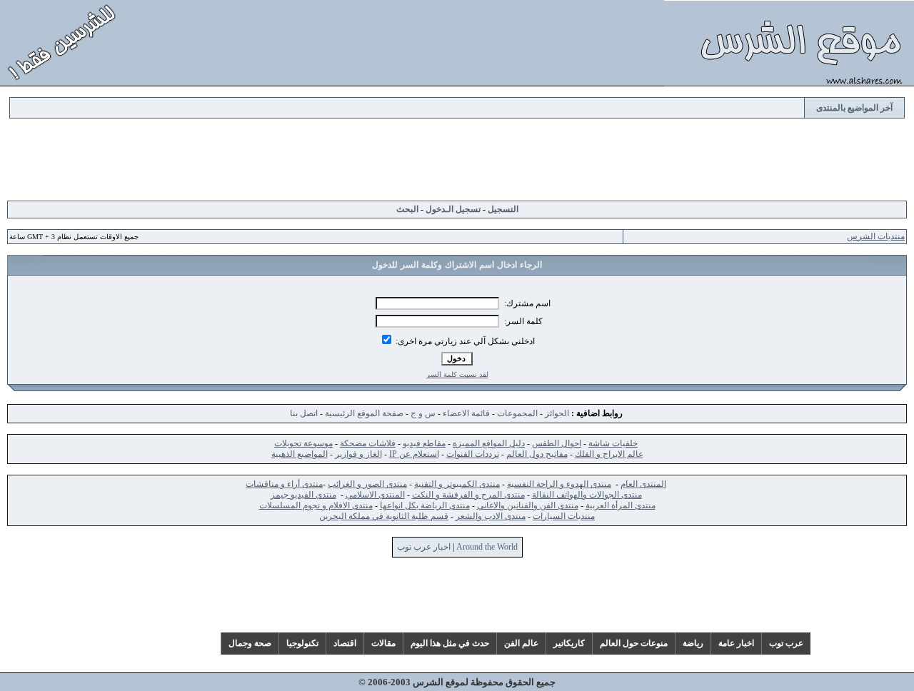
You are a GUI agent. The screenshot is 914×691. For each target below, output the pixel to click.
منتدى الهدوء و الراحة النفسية (559, 484)
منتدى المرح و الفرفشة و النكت (468, 495)
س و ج (423, 413)
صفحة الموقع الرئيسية (364, 413)
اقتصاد (344, 643)
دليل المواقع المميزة (489, 443)
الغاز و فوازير (358, 454)
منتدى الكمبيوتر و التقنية (457, 484)
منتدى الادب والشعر (491, 516)
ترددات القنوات (472, 454)
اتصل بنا (304, 413)
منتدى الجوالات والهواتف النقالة (587, 495)
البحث (407, 209)
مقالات (383, 643)
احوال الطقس (556, 443)
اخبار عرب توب (424, 547)
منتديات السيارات (564, 516)
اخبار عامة (736, 643)
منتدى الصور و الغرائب (367, 484)
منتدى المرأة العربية (621, 505)
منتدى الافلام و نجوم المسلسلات (316, 505)
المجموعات (517, 413)
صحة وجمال (249, 643)
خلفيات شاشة (613, 443)
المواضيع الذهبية (299, 454)
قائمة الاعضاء (466, 413)
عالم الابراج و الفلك (609, 454)
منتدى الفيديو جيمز (303, 495)
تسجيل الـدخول (453, 209)
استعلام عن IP (414, 454)
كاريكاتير (569, 643)
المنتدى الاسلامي (375, 495)
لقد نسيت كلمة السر (457, 374)
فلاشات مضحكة (368, 443)
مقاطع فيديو (424, 443)
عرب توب (786, 643)
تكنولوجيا (302, 643)
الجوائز (557, 413)
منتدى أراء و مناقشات (284, 484)
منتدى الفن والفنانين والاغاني (527, 505)
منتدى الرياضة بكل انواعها (425, 505)
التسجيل (503, 209)
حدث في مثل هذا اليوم (450, 643)
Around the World (487, 547)
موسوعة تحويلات (303, 443)
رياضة (693, 643)
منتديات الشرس (876, 236)
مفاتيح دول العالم (537, 454)
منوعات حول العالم (634, 643)
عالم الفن (521, 643)
